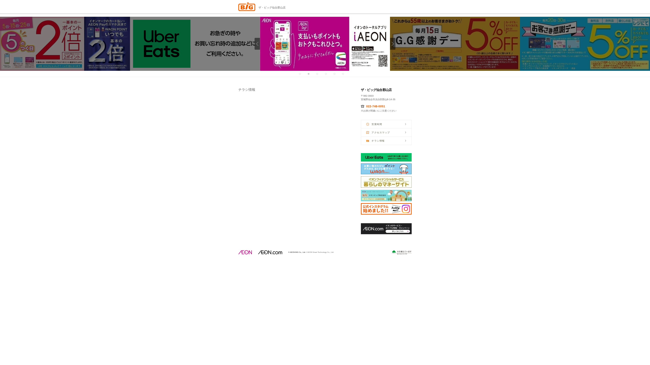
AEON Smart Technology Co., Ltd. (320, 252)
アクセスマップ (381, 132)
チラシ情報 (378, 140)
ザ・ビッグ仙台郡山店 (272, 7)
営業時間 (377, 124)
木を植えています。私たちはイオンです (402, 252)
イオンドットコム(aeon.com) (270, 252)
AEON (245, 252)
